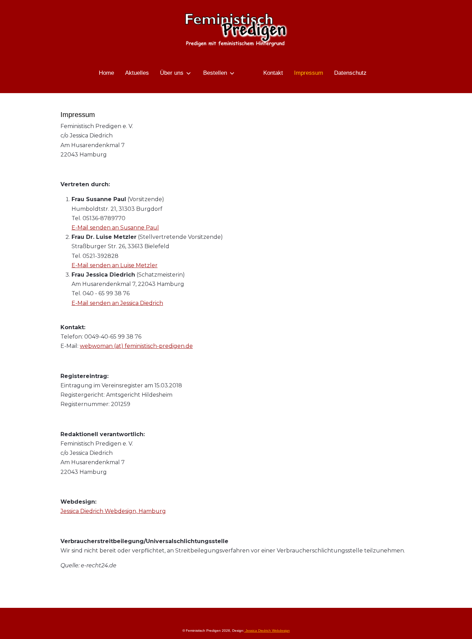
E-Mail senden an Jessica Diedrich (117, 303)
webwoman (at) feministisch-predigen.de (136, 346)
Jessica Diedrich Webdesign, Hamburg (113, 511)
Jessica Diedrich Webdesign (267, 630)
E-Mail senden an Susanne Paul (115, 227)
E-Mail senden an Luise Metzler (115, 265)
